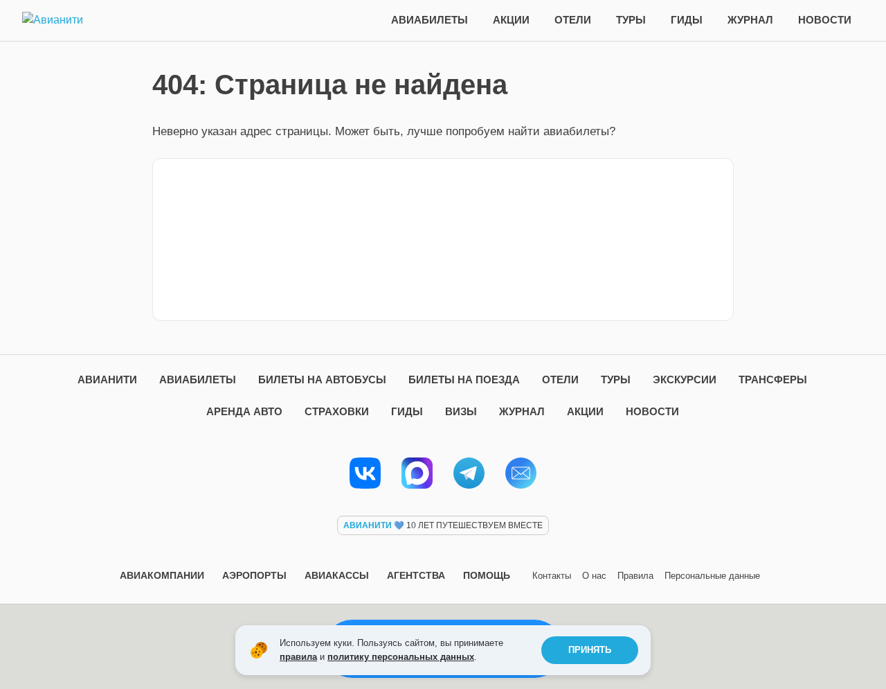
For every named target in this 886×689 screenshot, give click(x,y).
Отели (572, 20)
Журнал (750, 20)
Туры (631, 20)
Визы (461, 411)
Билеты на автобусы (322, 379)
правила (298, 657)
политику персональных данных (400, 657)
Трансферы (773, 379)
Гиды (687, 20)
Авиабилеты (429, 20)
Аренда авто (244, 411)
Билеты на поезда (464, 379)
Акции (511, 20)
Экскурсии (684, 379)
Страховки (337, 411)
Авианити (107, 379)
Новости (824, 20)
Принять (589, 650)
